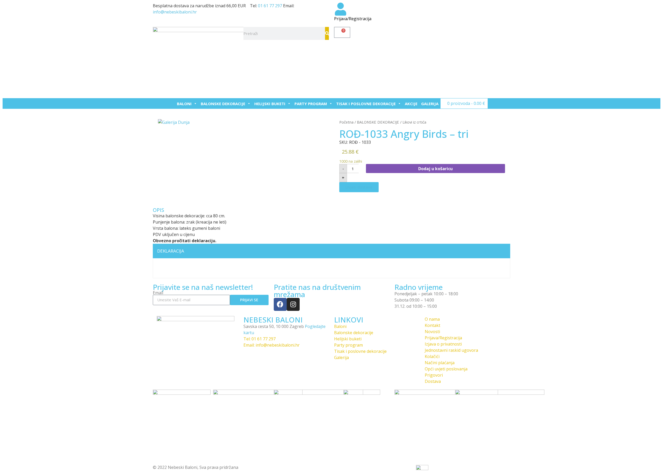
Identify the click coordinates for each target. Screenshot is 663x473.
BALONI (184, 103)
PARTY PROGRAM (310, 103)
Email (158, 293)
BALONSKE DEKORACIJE (223, 103)
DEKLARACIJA (170, 251)
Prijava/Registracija (352, 19)
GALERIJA (429, 103)
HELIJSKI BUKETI (269, 103)
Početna (346, 122)
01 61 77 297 (270, 6)
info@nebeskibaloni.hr (175, 12)
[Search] (327, 33)
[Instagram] (293, 304)
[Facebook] (280, 304)
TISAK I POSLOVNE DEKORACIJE (366, 103)
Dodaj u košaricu (435, 168)
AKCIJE (411, 103)
